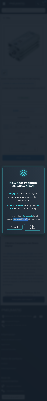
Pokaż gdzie (32, 227)
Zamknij (14, 227)
